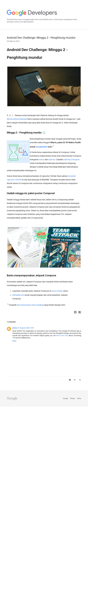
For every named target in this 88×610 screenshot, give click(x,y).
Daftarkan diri (18, 295)
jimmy (14, 328)
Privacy (72, 398)
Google (65, 398)
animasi (51, 159)
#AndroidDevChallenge (17, 119)
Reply (14, 341)
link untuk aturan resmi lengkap (30, 305)
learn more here (62, 335)
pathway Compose (71, 159)
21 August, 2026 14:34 (26, 328)
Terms (79, 398)
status (41, 159)
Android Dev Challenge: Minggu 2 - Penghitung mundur (41, 37)
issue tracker (57, 291)
